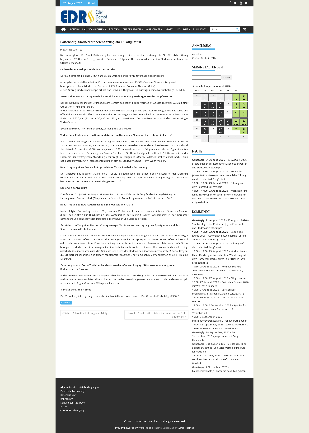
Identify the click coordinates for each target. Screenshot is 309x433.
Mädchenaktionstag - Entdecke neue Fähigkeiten (219, 370)
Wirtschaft (153, 29)
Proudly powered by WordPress (133, 427)
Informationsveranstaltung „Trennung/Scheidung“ (219, 320)
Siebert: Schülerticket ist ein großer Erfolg (85, 313)
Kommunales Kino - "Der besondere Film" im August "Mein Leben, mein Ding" (217, 270)
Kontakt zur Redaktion (72, 402)
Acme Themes (186, 427)
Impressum (66, 398)
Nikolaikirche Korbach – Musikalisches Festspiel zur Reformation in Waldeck (220, 359)
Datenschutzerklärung (72, 391)
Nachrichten (96, 29)
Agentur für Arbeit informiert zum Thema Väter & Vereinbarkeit (219, 309)
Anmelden (197, 54)
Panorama (76, 29)
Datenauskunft (68, 394)
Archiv (63, 406)
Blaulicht (199, 29)
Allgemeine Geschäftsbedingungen (79, 387)
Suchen (226, 78)
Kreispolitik (66, 302)
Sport (169, 29)
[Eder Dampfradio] (63, 29)
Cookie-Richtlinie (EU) (204, 58)
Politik (113, 29)
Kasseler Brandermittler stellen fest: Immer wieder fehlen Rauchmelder (157, 315)
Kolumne (183, 29)
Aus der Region (132, 29)
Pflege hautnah (239, 278)
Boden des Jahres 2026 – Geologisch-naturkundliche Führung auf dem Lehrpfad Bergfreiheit (219, 175)
